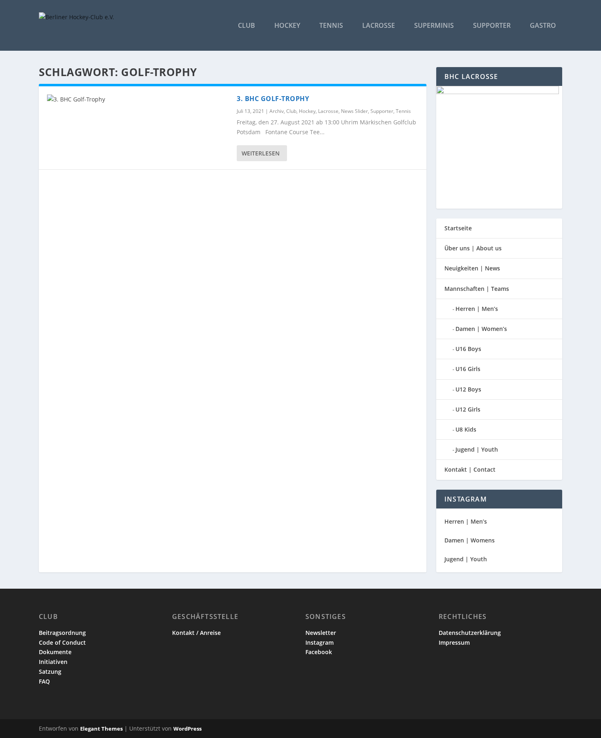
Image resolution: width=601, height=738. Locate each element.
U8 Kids (465, 429)
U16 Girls (467, 369)
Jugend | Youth (476, 449)
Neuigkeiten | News (472, 268)
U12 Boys (468, 389)
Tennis (331, 26)
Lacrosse (378, 26)
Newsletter (320, 633)
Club (246, 26)
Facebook (318, 652)
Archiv (276, 111)
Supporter (492, 26)
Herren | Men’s (476, 309)
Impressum (454, 642)
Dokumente (55, 652)
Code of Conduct (62, 642)
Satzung (50, 671)
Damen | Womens (469, 540)
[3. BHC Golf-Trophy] (138, 99)
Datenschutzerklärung (470, 633)
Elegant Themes (101, 728)
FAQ (44, 681)
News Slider (354, 111)
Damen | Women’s (481, 329)
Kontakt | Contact (470, 469)
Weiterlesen (261, 153)
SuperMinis (434, 26)
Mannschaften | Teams (476, 288)
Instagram (319, 642)
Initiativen (53, 662)
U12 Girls (467, 409)
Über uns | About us (473, 248)
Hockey (287, 26)
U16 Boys (468, 349)
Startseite (458, 228)
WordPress (187, 728)
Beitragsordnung (62, 633)
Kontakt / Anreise (196, 633)
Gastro (543, 26)
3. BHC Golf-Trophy (273, 98)
